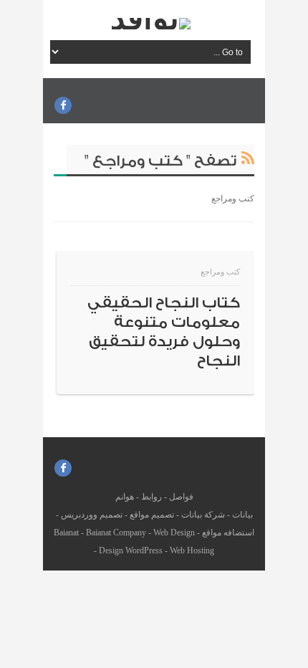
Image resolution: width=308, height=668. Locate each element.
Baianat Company (116, 533)
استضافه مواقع (228, 533)
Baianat (66, 533)
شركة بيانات (203, 515)
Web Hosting (192, 550)
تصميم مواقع (152, 515)
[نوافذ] (150, 23)
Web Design (174, 533)
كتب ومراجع (220, 271)
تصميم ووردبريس (91, 515)
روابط (151, 497)
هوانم (124, 497)
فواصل (181, 497)
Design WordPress (131, 550)
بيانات (242, 515)
